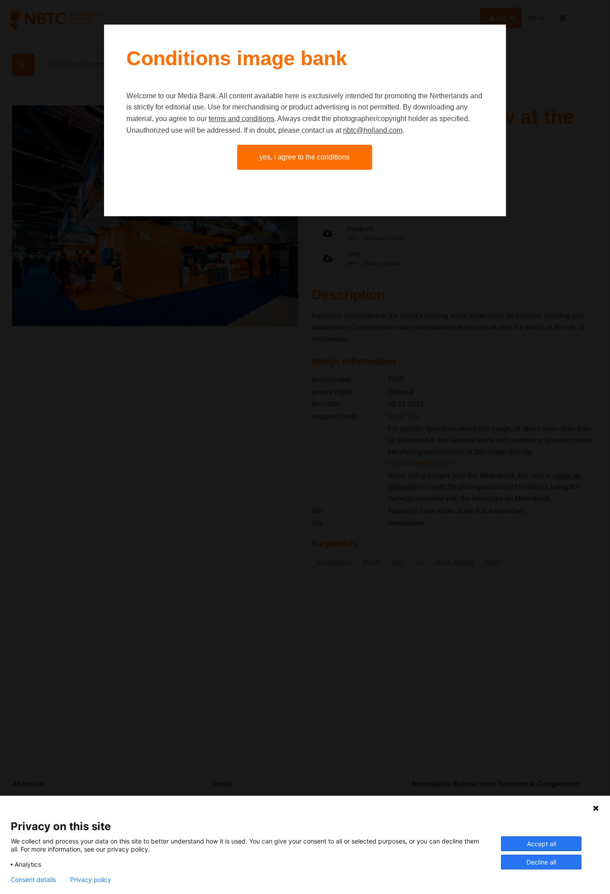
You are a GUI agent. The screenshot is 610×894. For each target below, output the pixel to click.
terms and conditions (241, 118)
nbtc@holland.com (372, 130)
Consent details (33, 879)
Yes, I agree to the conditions (304, 157)
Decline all (541, 862)
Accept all (541, 844)
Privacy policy (90, 879)
